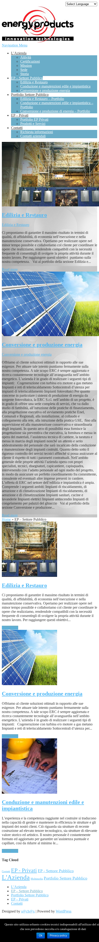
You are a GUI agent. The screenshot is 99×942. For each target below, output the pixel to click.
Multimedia (37, 878)
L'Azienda (16, 877)
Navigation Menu (14, 45)
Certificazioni (30, 61)
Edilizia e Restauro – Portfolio (42, 99)
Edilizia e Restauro (34, 82)
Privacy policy (58, 935)
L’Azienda (18, 53)
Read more (10, 269)
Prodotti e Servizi (32, 124)
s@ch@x (28, 911)
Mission (26, 65)
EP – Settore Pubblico (27, 78)
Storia (24, 74)
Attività (25, 57)
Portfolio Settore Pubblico (30, 95)
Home (6, 519)
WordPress (63, 911)
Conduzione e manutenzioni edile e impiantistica (55, 86)
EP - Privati (24, 870)
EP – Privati (19, 115)
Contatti (17, 128)
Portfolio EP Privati (34, 119)
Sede (23, 70)
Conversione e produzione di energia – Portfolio (55, 111)
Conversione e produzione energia (45, 90)
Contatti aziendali (33, 136)
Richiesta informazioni (36, 132)
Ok (40, 935)
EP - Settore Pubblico (56, 871)
